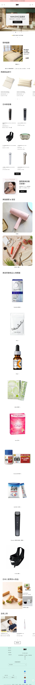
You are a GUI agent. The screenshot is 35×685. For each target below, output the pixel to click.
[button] (2, 5)
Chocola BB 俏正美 (17, 473)
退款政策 (13, 684)
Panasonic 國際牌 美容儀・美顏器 (17, 540)
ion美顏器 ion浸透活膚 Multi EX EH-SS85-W (9, 167)
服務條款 (20, 684)
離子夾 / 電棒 (17, 267)
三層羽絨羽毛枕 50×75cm (4, 633)
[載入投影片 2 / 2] (17, 32)
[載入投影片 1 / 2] (15, 32)
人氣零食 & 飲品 (25, 607)
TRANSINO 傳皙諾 (17, 307)
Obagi (17, 373)
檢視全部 (17, 173)
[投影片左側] (15, 37)
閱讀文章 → (23, 191)
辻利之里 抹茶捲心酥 (25, 593)
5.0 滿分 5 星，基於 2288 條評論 (20, 68)
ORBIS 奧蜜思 (17, 407)
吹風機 (17, 233)
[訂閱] (25, 664)
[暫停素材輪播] (22, 32)
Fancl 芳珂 (17, 440)
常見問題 (9, 652)
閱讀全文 (17, 64)
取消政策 (30, 684)
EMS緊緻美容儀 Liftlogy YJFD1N (22, 145)
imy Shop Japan (8, 684)
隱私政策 (16, 684)
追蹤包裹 (10, 654)
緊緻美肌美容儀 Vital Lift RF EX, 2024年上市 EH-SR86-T (9, 123)
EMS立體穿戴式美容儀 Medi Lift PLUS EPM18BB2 (9, 145)
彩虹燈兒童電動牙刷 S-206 (20, 633)
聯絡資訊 (27, 684)
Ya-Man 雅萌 (17, 573)
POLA (17, 340)
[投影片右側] (19, 37)
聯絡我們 (9, 650)
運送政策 (23, 684)
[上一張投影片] (13, 32)
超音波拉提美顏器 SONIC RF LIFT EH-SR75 (23, 167)
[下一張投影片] (19, 32)
